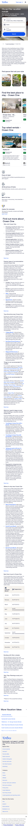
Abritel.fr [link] (4, 804)
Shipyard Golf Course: (12, 351)
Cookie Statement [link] (6, 790)
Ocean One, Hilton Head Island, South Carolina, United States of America (15, 20)
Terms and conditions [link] (7, 785)
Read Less (6, 258)
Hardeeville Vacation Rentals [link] (8, 719)
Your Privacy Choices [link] (6, 792)
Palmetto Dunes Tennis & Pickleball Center (13, 368)
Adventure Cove (17, 386)
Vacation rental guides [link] (7, 759)
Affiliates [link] (4, 777)
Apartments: (9, 299)
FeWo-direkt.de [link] (5, 806)
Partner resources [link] (6, 756)
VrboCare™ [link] (4, 751)
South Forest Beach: (11, 526)
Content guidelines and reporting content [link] (11, 795)
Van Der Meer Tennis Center (14, 384)
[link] (19, 100)
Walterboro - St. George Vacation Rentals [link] (11, 722)
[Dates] (14, 25)
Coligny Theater (18, 398)
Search (14, 34)
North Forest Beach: (11, 547)
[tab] (6, 714)
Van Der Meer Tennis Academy (14, 381)
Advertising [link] (4, 766)
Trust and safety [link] (5, 754)
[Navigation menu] (25, 2)
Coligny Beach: (10, 332)
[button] (14, 220)
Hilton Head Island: (11, 504)
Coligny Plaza (11, 393)
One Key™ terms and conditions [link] (9, 782)
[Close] (26, 816)
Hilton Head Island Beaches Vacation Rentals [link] (12, 724)
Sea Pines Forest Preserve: (13, 341)
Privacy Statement (8, 825)
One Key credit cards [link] (6, 761)
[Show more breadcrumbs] (3, 44)
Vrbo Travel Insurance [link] (7, 764)
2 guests (8, 30)
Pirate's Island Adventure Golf (11, 371)
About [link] (3, 772)
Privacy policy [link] (5, 787)
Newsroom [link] (4, 780)
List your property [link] (6, 749)
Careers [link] (4, 775)
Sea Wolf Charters (10, 374)
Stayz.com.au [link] (5, 811)
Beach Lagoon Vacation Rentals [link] (9, 730)
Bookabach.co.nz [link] (6, 809)
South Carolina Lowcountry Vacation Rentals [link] (12, 727)
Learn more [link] (4, 214)
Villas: (7, 293)
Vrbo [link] (3, 801)
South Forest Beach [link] (10, 44)
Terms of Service (19, 825)
